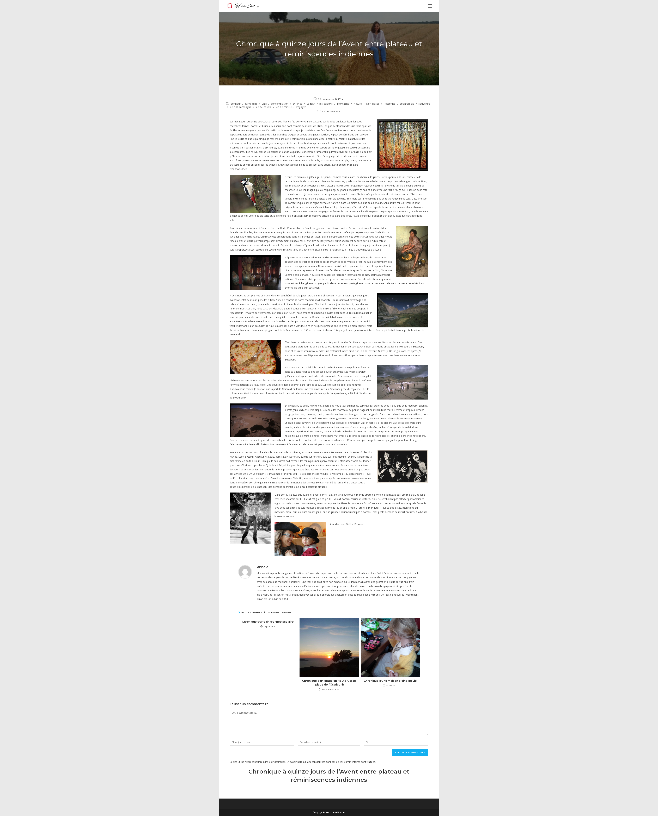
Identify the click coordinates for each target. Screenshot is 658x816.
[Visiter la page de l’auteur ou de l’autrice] (245, 571)
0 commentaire (331, 111)
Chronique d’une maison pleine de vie (390, 680)
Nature (358, 103)
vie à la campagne (240, 107)
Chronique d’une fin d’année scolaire (268, 621)
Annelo (262, 567)
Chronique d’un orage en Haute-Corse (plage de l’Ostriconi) (329, 682)
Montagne (343, 103)
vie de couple (264, 107)
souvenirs (424, 103)
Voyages (301, 107)
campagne (251, 103)
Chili (264, 103)
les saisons (326, 103)
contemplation (279, 103)
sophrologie (407, 103)
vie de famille (284, 107)
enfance (297, 103)
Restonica (390, 103)
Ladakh (311, 103)
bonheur (236, 103)
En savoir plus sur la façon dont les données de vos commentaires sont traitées (331, 761)
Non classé (373, 103)
